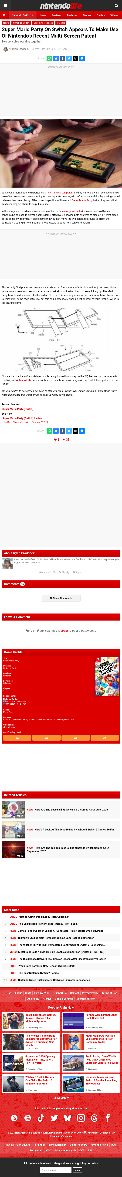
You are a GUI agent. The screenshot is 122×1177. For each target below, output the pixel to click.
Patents (61, 23)
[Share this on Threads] (75, 58)
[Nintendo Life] (61, 5)
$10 (104, 738)
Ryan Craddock (20, 48)
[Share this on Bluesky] (56, 58)
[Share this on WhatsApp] (49, 58)
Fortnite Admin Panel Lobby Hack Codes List (39, 916)
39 (22, 816)
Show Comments (62, 598)
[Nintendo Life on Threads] (94, 1118)
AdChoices (92, 1132)
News (6, 23)
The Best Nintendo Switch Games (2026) (25, 422)
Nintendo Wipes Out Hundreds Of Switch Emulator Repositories (50, 980)
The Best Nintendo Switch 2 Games (34, 973)
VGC (48, 1150)
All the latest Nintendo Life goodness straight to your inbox (61, 1163)
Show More (60, 1098)
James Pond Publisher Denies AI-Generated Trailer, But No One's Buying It (56, 930)
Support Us (60, 993)
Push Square (22, 1144)
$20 (75, 738)
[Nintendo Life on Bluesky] (68, 1118)
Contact (74, 993)
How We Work (42, 993)
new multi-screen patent (60, 192)
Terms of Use (109, 993)
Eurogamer (36, 1150)
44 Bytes (78, 1132)
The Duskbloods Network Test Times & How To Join (44, 923)
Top (9, 993)
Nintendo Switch (21, 23)
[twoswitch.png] (61, 153)
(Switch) (17, 409)
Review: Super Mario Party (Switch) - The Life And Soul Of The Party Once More (38, 719)
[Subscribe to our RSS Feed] (14, 1118)
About (18, 993)
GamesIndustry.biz (65, 1150)
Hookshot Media (23, 1132)
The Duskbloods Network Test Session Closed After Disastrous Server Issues (58, 959)
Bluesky (65, 572)
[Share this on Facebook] (62, 58)
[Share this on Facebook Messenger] (82, 58)
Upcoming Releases (43, 23)
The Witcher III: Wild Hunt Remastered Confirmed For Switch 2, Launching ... (58, 944)
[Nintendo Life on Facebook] (108, 1118)
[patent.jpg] (61, 339)
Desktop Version (85, 998)
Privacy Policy (90, 993)
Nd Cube (7, 683)
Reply (78, 572)
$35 (46, 738)
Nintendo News (99, 1144)
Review (22, 418)
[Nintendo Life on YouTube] (28, 1118)
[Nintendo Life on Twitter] (54, 1118)
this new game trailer (70, 211)
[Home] (4, 15)
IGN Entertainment (52, 1132)
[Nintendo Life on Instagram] (81, 1118)
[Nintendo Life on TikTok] (41, 1118)
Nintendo (7, 676)
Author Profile (49, 572)
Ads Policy (33, 998)
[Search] (116, 5)
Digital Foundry (78, 1144)
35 (68, 439)
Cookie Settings (64, 998)
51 (22, 835)
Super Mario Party (11, 661)
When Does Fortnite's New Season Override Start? (42, 966)
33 (22, 855)
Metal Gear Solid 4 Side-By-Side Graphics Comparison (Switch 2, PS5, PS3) (57, 951)
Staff (28, 993)
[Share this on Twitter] (69, 58)
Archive (47, 998)
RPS (90, 1150)
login (64, 631)
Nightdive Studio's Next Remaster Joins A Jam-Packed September (52, 937)
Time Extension (57, 1144)
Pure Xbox (39, 1144)
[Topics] (5, 5)
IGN (113, 1144)
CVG (81, 1150)
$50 (17, 738)
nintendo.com (9, 727)
